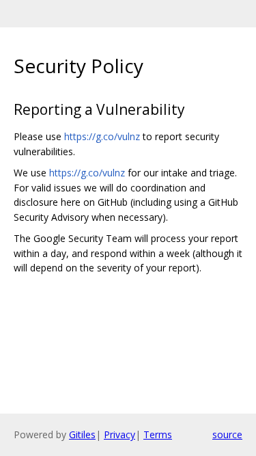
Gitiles (82, 434)
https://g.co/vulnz (102, 136)
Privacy (119, 434)
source (227, 434)
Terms (157, 434)
